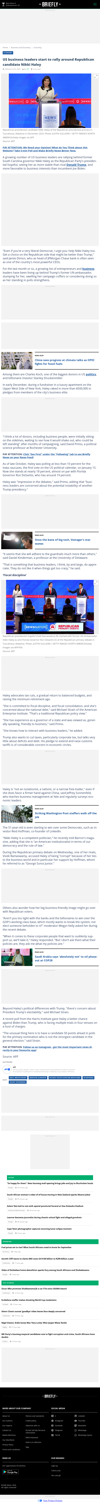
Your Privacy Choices (52, 1500)
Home (5, 47)
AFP (27, 69)
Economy (38, 47)
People (10, 1188)
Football (5, 1304)
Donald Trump (76, 165)
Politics (5, 1341)
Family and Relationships (16, 1210)
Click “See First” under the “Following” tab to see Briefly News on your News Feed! (46, 456)
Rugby (5, 1327)
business (88, 269)
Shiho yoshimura (18, 1082)
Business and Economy (20, 47)
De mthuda (88, 1078)
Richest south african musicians (65, 1078)
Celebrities (6, 1263)
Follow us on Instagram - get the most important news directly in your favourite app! (47, 1048)
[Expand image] (96, 76)
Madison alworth (38, 1078)
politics (91, 374)
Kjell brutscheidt (18, 1078)
